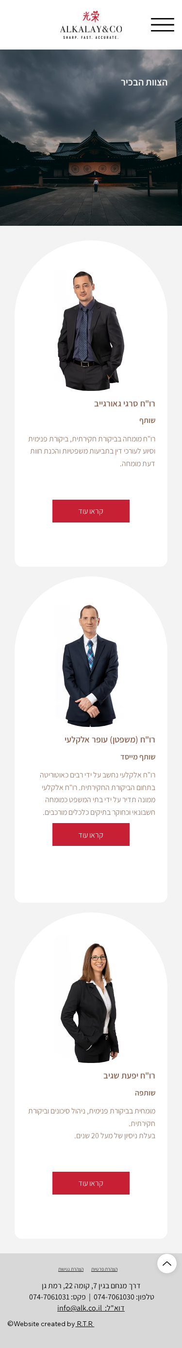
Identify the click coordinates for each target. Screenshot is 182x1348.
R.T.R (84, 1323)
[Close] (167, 1263)
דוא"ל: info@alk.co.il (91, 1308)
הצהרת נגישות (70, 1269)
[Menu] (162, 24)
